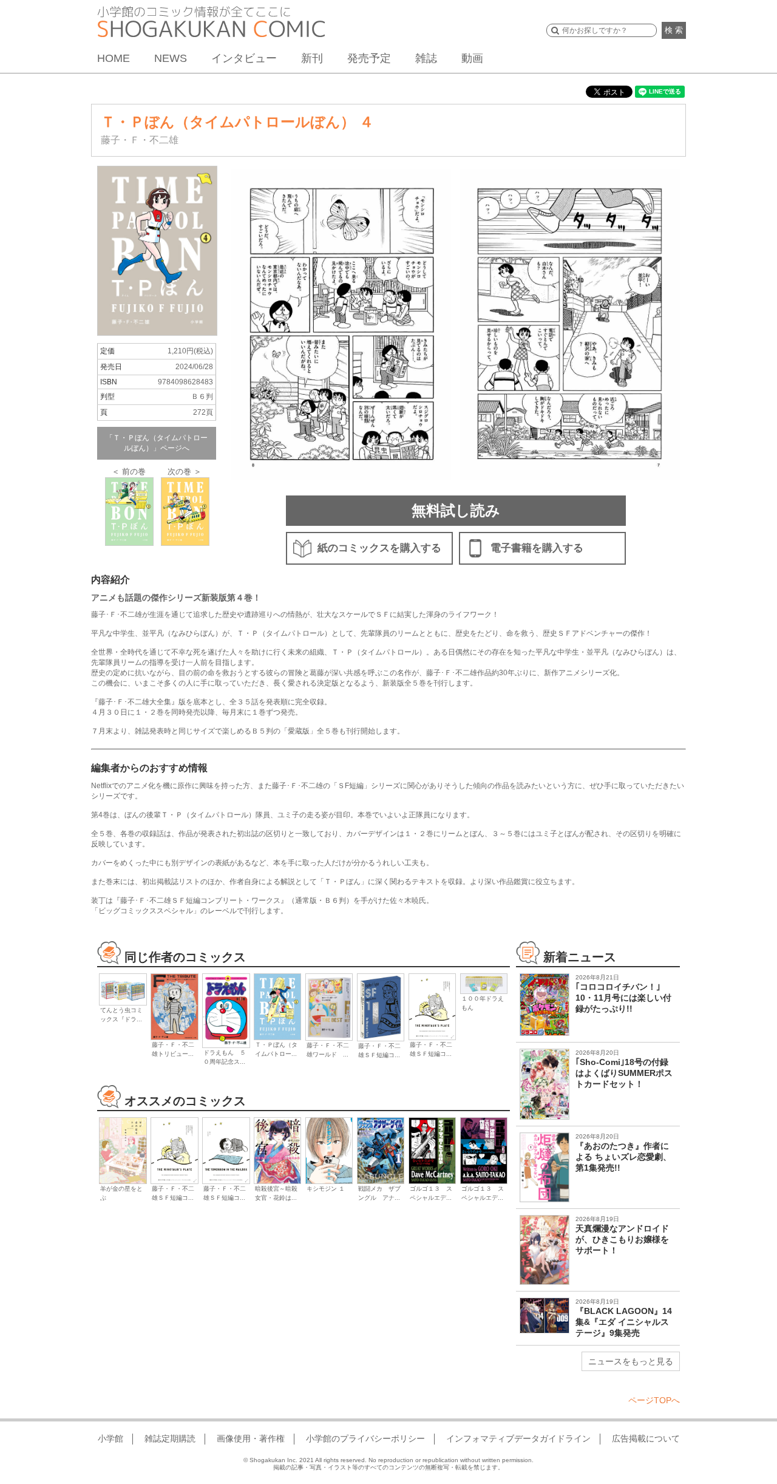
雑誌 (426, 58)
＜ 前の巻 (129, 471)
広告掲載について (646, 1438)
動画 (472, 58)
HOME (113, 58)
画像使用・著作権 (251, 1438)
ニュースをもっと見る (630, 1361)
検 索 (674, 30)
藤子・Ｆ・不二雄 (139, 140)
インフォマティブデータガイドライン (518, 1438)
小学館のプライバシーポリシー (365, 1438)
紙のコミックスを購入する (379, 548)
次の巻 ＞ (185, 471)
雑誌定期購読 (169, 1438)
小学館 (110, 1438)
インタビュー (244, 58)
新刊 (312, 58)
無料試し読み (456, 510)
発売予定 (369, 58)
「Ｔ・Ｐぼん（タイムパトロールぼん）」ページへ (157, 443)
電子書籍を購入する (536, 548)
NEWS (170, 58)
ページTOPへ (654, 1400)
